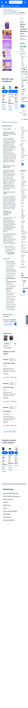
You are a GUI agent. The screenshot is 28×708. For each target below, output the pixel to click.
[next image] (7, 72)
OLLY (21, 18)
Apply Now (22, 164)
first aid (5, 508)
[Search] (20, 2)
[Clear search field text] (18, 2)
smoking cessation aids (8, 520)
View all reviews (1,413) (10, 431)
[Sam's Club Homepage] (6, 2)
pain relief (5, 502)
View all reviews (8, 324)
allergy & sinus (6, 505)
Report (15, 377)
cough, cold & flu (7, 517)
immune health (6, 514)
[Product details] (15, 129)
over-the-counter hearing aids (10, 493)
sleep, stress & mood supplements (11, 496)
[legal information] (25, 56)
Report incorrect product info (11, 253)
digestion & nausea (8, 499)
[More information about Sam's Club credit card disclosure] (22, 161)
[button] (5, 337)
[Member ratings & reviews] (15, 315)
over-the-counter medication (10, 511)
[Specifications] (15, 258)
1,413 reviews (13, 321)
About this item (7, 126)
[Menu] (2, 2)
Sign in (12, 91)
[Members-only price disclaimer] (15, 95)
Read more (22, 267)
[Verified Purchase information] (14, 359)
